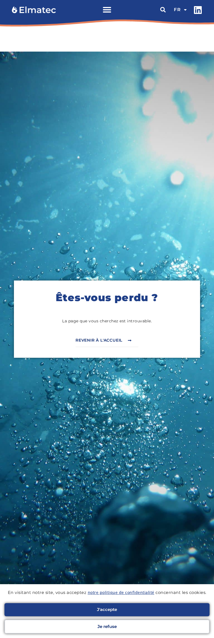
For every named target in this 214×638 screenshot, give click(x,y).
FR (177, 9)
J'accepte (107, 609)
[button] (107, 9)
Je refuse (107, 626)
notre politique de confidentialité (121, 592)
